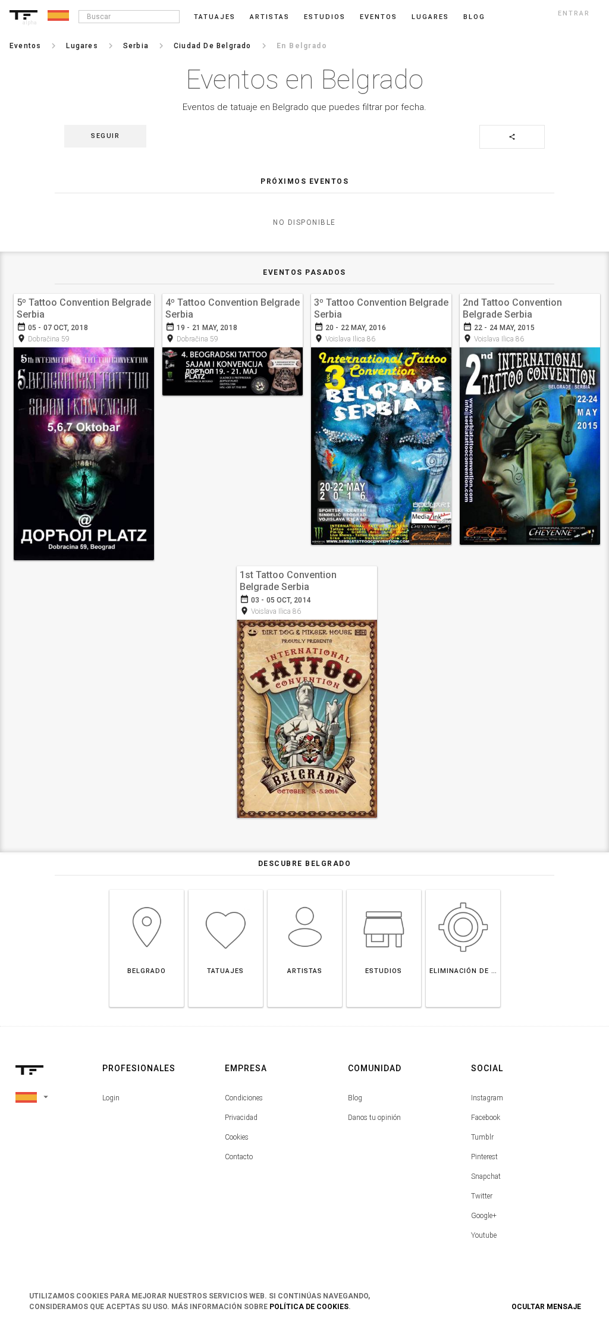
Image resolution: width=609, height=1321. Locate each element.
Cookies (237, 1137)
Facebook (485, 1117)
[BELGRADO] (146, 889)
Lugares (430, 17)
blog (474, 17)
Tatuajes (215, 17)
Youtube (484, 1235)
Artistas (270, 17)
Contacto (239, 1157)
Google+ (484, 1216)
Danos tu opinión (374, 1117)
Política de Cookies (309, 1307)
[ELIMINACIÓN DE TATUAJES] (463, 889)
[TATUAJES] (225, 889)
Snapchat (486, 1176)
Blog (355, 1098)
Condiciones (244, 1098)
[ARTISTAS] (304, 889)
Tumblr (482, 1137)
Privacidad (241, 1117)
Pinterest (484, 1157)
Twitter (481, 1196)
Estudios (325, 17)
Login (111, 1098)
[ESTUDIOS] (383, 889)
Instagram (487, 1098)
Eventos (378, 17)
